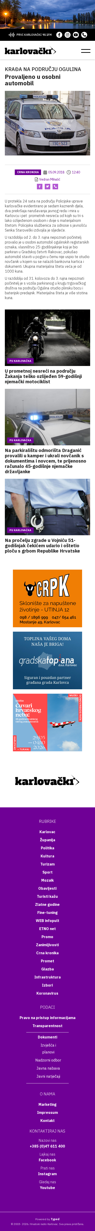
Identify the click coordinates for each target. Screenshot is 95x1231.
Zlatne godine (47, 904)
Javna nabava (48, 1068)
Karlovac (47, 832)
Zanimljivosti (47, 945)
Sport (47, 872)
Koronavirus (47, 993)
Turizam (47, 864)
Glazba (47, 969)
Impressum (47, 1112)
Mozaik (47, 880)
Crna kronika (28, 172)
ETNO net (47, 928)
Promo (47, 936)
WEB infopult (47, 920)
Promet (47, 961)
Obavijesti (47, 888)
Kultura (47, 856)
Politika (47, 848)
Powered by (47, 1219)
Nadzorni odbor (48, 1060)
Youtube (47, 1187)
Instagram (47, 1174)
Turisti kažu (47, 896)
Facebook (47, 1160)
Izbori (47, 985)
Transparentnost (47, 1025)
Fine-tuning (47, 912)
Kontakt (47, 1120)
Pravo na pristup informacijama (47, 1017)
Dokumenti (47, 1037)
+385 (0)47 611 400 (47, 1146)
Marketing (47, 1104)
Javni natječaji (48, 1076)
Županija (47, 840)
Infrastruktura (47, 977)
